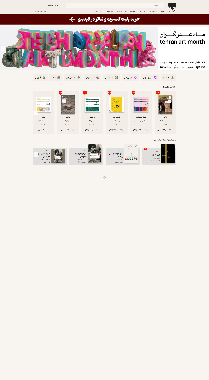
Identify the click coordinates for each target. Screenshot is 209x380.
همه (36, 87)
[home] (171, 7)
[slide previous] (206, 48)
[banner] (104, 19)
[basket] (42, 5)
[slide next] (3, 48)
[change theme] (35, 5)
